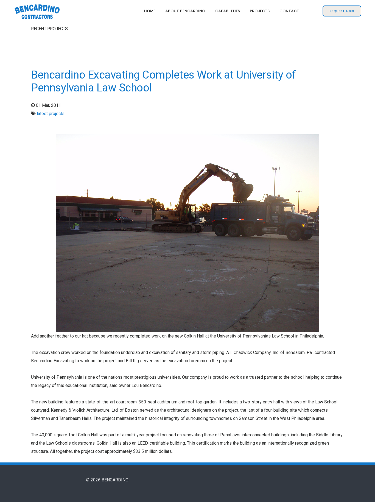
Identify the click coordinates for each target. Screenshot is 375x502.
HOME (149, 11)
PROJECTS (260, 11)
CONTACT (289, 11)
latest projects (51, 113)
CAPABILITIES (227, 11)
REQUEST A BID (342, 11)
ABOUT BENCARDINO (185, 11)
